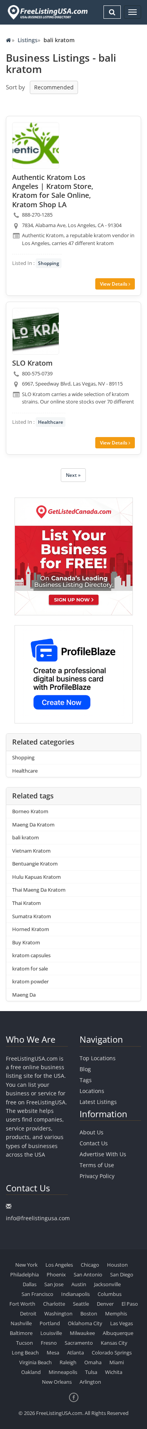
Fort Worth (22, 1303)
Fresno (49, 1342)
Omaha (93, 1362)
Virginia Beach (35, 1362)
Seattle (81, 1303)
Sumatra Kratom (31, 916)
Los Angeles (59, 1264)
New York (26, 1264)
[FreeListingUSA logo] (47, 12)
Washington (58, 1313)
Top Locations (98, 1058)
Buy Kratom (26, 942)
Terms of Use (97, 1165)
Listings (28, 40)
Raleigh (68, 1362)
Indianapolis (75, 1293)
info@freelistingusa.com (38, 1218)
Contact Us (94, 1143)
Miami (116, 1362)
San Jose (54, 1284)
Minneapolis (63, 1372)
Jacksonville (107, 1284)
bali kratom (25, 837)
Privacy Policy (97, 1176)
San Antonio (88, 1274)
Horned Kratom (30, 929)
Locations (92, 1091)
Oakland (31, 1372)
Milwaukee (82, 1333)
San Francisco (37, 1293)
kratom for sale (30, 968)
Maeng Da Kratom (33, 824)
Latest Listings (98, 1102)
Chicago (90, 1264)
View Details (114, 284)
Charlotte (54, 1303)
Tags (86, 1080)
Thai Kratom (26, 902)
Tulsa (91, 1372)
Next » (73, 475)
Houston (117, 1264)
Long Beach (25, 1352)
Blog (85, 1069)
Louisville (51, 1333)
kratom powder (30, 981)
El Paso (130, 1303)
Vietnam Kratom (31, 850)
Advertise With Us (103, 1154)
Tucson (24, 1342)
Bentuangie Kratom (35, 863)
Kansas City (114, 1342)
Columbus (110, 1293)
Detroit (28, 1313)
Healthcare (50, 422)
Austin (78, 1284)
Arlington (90, 1381)
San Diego (121, 1274)
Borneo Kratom (30, 811)
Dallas (29, 1284)
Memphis (116, 1313)
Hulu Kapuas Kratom (36, 876)
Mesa (53, 1352)
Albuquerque (118, 1333)
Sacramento (79, 1342)
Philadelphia (24, 1274)
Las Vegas (121, 1323)
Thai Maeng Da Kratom (38, 889)
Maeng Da (24, 994)
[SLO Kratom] (36, 331)
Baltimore (21, 1333)
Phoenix (56, 1274)
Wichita (113, 1372)
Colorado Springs (112, 1352)
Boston (88, 1313)
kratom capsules (31, 955)
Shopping (48, 263)
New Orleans (57, 1381)
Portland (50, 1323)
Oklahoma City (85, 1323)
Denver (105, 1303)
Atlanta (75, 1352)
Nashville (21, 1323)
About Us (91, 1132)
